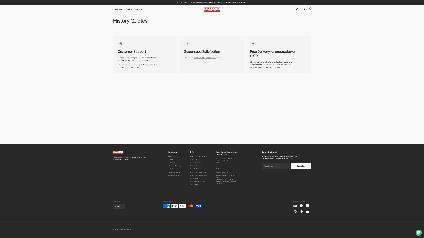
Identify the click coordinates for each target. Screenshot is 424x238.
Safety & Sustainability (175, 175)
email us (138, 67)
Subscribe (301, 166)
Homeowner (194, 178)
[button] (297, 9)
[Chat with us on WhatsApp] (419, 233)
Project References (174, 172)
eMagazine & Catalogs (175, 166)
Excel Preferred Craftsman (198, 175)
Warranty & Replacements (205, 58)
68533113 (218, 168)
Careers (170, 159)
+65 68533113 (147, 65)
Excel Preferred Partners (198, 172)
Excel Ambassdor (195, 163)
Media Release (172, 169)
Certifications (194, 166)
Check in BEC (194, 184)
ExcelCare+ (194, 159)
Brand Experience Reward (198, 181)
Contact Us (171, 163)
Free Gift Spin (194, 169)
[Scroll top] (421, 235)
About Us (171, 156)
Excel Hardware (125, 230)
